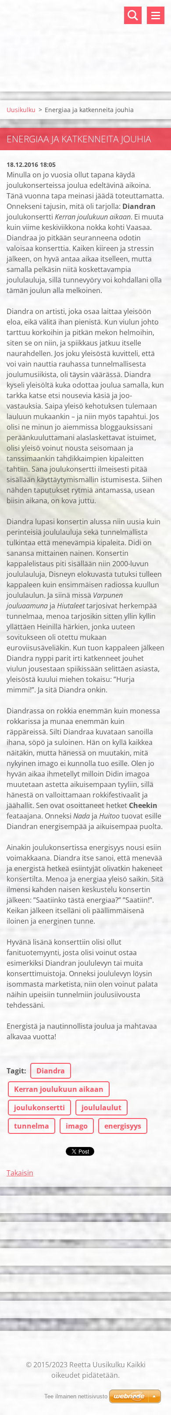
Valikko (155, 15)
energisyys (122, 1126)
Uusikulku (21, 110)
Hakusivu (133, 15)
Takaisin (20, 1173)
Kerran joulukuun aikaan (58, 1089)
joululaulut (101, 1107)
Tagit (15, 1071)
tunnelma (31, 1126)
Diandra (50, 1071)
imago (77, 1126)
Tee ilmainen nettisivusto (75, 1396)
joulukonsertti (39, 1107)
